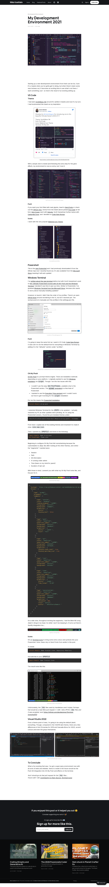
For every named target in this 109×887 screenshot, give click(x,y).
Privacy (75, 880)
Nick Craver (35, 212)
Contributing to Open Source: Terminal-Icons (56, 778)
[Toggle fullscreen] (2, 884)
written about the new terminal (42, 281)
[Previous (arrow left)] (0, 886)
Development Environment (35, 14)
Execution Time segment (54, 393)
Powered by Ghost (95, 880)
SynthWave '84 (41, 102)
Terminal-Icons (37, 640)
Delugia (50, 212)
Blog (33, 2)
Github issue (32, 297)
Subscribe (95, 2)
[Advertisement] (54, 77)
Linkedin (58, 2)
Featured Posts (41, 2)
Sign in (87, 2)
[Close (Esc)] (0, 884)
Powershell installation (52, 400)
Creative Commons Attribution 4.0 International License (46, 880)
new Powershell (41, 268)
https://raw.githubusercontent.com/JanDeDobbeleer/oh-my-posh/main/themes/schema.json (70, 487)
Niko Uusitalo (16, 2)
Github (54, 2)
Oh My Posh (32, 377)
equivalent (55, 388)
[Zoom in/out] (3, 884)
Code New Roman (58, 214)
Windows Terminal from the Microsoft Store (49, 288)
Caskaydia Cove (33, 214)
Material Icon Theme (55, 222)
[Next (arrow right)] (1, 886)
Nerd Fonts (69, 207)
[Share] (1, 884)
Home (28, 2)
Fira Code (71, 210)
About (49, 2)
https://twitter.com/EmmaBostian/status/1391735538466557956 (54, 159)
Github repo (37, 210)
